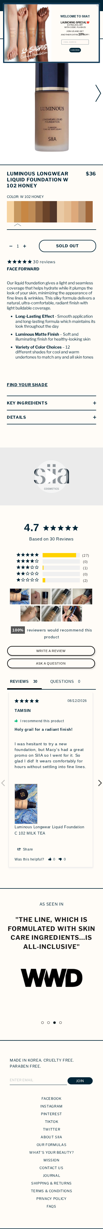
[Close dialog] (97, 5)
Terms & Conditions (51, 1191)
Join (80, 1081)
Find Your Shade (27, 384)
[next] (99, 93)
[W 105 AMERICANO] (39, 211)
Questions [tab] (62, 681)
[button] (52, 859)
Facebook (51, 1098)
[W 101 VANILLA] (10, 211)
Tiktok (51, 1121)
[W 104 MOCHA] (31, 211)
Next (100, 780)
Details (16, 417)
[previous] (3, 93)
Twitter (51, 1129)
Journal (51, 1175)
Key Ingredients (27, 402)
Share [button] (27, 849)
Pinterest (51, 1114)
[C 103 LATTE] (74, 211)
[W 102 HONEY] (17, 211)
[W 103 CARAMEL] (24, 211)
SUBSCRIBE (75, 50)
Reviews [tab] (19, 681)
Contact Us (51, 1168)
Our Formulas (52, 1145)
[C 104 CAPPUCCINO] (82, 211)
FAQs (51, 1206)
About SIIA (51, 1137)
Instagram (51, 1106)
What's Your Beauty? (51, 1152)
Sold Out (67, 245)
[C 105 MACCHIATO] (89, 211)
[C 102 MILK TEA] (67, 211)
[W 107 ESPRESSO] (53, 211)
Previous (3, 780)
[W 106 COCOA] (46, 211)
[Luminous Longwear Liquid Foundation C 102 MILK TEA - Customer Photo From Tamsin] (19, 596)
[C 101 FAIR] (60, 211)
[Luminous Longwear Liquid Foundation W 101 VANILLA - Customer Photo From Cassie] (40, 596)
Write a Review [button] (51, 651)
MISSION (51, 1160)
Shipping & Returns (51, 1183)
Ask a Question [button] (51, 663)
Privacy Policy (51, 1198)
